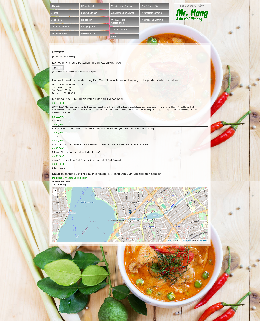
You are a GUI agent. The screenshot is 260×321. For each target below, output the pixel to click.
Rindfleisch (86, 20)
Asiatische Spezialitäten (122, 13)
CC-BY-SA (203, 240)
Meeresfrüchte (88, 33)
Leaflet (169, 240)
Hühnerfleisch (88, 6)
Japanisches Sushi (120, 29)
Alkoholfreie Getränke (152, 13)
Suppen (54, 13)
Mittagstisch (56, 6)
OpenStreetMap (186, 240)
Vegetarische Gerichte (122, 6)
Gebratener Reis (59, 33)
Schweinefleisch (89, 13)
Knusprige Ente (88, 26)
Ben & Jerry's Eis (150, 6)
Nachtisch (116, 36)
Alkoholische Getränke (152, 20)
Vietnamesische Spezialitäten (119, 21)
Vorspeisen (56, 20)
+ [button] (55, 190)
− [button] (55, 193)
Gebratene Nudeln (60, 26)
